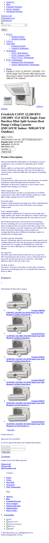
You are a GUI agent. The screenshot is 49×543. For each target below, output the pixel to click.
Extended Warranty (14, 7)
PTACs (9, 34)
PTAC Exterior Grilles (20, 55)
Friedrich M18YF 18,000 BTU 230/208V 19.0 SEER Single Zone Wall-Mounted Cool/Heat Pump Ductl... (25, 359)
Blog (8, 4)
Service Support (12, 9)
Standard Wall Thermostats (22, 62)
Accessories (11, 51)
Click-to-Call (6, 16)
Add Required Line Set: (11, 139)
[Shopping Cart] (8, 18)
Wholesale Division (14, 11)
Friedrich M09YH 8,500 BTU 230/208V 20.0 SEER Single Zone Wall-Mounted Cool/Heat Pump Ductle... (25, 313)
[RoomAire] (6, 20)
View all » (11, 430)
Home (8, 69)
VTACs (9, 41)
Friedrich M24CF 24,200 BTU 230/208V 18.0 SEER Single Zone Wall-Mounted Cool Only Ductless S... (25, 424)
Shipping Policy (12, 508)
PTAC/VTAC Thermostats (22, 58)
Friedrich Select (17, 37)
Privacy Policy (11, 511)
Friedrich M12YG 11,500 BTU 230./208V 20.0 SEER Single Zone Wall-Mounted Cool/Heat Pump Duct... (25, 336)
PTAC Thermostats (14, 60)
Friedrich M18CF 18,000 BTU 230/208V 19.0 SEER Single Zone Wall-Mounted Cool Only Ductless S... (25, 403)
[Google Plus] (9, 515)
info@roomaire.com (8, 468)
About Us (10, 2)
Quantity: (5, 149)
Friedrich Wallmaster (20, 48)
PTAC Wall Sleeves (19, 53)
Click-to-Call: (6, 466)
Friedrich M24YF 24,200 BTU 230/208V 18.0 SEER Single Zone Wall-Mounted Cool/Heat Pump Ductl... (25, 382)
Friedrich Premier (18, 39)
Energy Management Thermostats (25, 65)
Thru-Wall (10, 44)
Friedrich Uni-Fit (18, 46)
